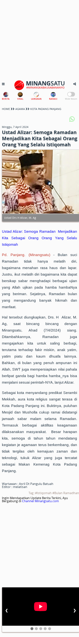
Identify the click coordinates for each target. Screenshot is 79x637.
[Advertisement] (39, 39)
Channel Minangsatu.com (40, 501)
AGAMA (20, 109)
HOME (6, 109)
